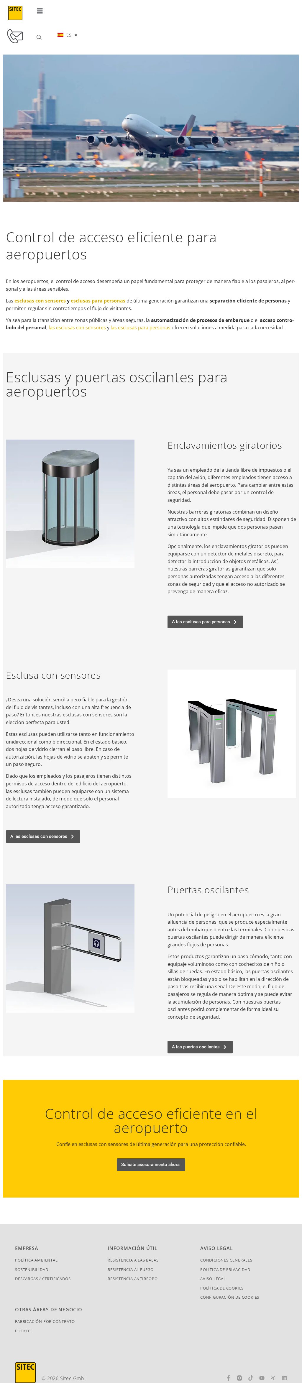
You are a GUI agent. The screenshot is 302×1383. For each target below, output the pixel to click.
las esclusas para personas (139, 327)
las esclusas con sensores (76, 327)
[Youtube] (262, 1378)
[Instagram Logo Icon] (239, 1378)
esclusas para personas (98, 300)
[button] (40, 11)
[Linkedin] (284, 1378)
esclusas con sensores (40, 300)
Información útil (132, 1248)
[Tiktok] (250, 1378)
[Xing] (273, 1378)
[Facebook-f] (228, 1378)
